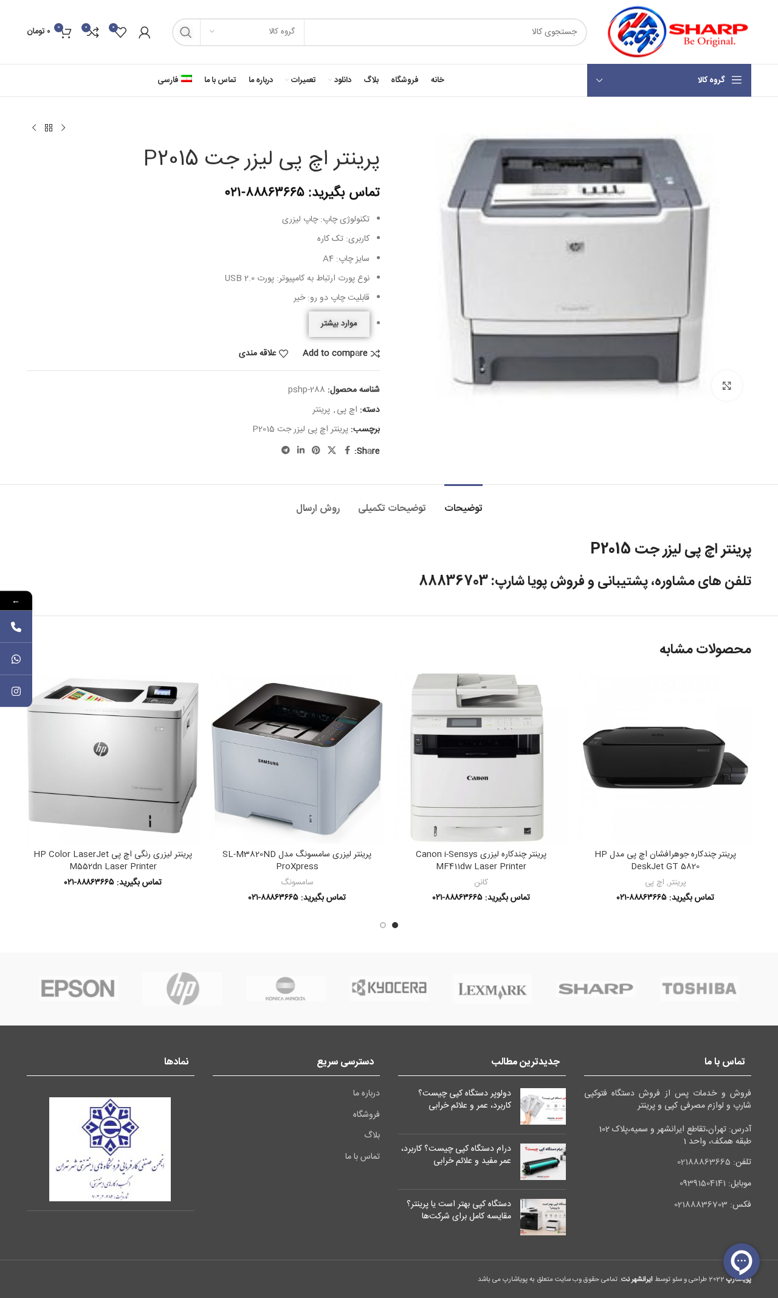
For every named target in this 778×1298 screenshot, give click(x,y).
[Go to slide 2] (383, 925)
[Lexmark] (492, 989)
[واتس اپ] (16, 659)
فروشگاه (366, 1115)
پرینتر (321, 410)
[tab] (463, 502)
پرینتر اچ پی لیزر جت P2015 (300, 429)
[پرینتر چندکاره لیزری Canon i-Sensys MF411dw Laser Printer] (481, 758)
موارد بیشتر (339, 323)
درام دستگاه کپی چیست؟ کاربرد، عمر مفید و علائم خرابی (456, 1155)
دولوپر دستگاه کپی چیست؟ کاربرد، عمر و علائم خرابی (464, 1099)
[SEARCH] (186, 32)
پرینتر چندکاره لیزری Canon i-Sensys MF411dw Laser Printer (481, 860)
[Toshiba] (699, 989)
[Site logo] (675, 32)
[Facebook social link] (347, 451)
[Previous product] (63, 128)
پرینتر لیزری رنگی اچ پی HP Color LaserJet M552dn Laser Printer (112, 860)
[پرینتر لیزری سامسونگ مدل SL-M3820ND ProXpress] (297, 758)
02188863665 (704, 1162)
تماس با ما (362, 1157)
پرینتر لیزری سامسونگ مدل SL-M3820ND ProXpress (296, 860)
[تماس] (16, 627)
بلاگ (372, 1136)
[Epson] (78, 989)
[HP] (181, 989)
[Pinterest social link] (316, 451)
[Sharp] (595, 989)
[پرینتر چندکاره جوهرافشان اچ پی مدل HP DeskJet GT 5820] (665, 758)
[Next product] (34, 128)
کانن (481, 882)
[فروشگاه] (48, 128)
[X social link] (332, 451)
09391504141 (703, 1183)
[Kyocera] (389, 989)
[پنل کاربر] (145, 32)
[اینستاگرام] (16, 691)
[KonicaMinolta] (285, 989)
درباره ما (366, 1094)
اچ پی (347, 410)
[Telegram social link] (286, 451)
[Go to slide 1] (395, 925)
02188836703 (701, 1205)
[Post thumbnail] (543, 1106)
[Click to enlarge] (727, 385)
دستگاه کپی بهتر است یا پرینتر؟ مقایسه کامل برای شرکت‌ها (459, 1210)
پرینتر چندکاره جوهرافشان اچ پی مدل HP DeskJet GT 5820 (665, 860)
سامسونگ (297, 882)
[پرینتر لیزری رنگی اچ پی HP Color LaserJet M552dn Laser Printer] (113, 758)
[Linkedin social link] (301, 451)
